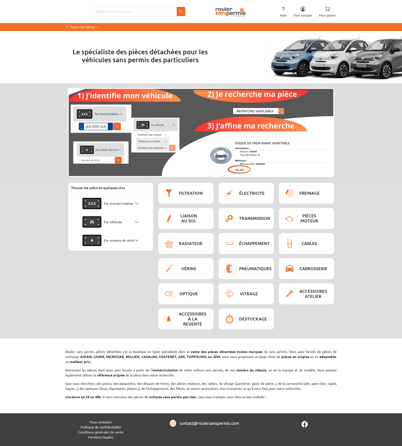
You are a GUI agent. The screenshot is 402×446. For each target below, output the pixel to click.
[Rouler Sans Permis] (231, 11)
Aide (283, 15)
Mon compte (302, 15)
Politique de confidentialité (101, 427)
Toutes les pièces (82, 27)
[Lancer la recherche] (181, 11)
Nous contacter (100, 422)
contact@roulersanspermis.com (209, 423)
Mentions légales (100, 437)
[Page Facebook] (305, 424)
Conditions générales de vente (101, 432)
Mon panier (327, 15)
